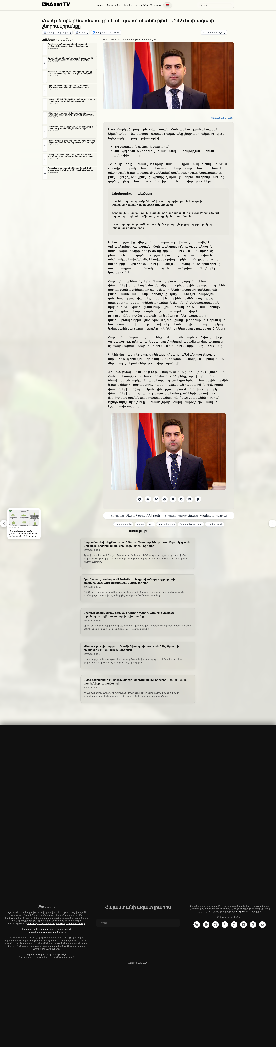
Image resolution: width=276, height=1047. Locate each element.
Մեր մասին (26, 929)
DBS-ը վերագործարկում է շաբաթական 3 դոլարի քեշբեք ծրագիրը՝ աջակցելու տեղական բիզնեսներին (163, 226)
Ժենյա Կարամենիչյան (143, 515)
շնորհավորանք (123, 524)
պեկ (151, 524)
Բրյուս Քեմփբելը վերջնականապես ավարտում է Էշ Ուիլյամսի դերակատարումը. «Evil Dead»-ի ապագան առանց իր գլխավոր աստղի (72, 142)
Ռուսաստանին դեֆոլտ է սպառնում (141, 147)
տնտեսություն (214, 524)
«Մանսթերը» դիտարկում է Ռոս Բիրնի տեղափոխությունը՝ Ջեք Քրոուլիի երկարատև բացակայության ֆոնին (131, 648)
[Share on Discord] (148, 499)
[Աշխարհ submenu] (131, 5)
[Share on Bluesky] (156, 499)
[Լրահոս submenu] (104, 5)
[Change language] (167, 5)
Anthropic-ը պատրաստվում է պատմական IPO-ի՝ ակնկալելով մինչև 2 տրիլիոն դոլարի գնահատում (71, 169)
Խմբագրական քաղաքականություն (52, 929)
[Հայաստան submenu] (119, 5)
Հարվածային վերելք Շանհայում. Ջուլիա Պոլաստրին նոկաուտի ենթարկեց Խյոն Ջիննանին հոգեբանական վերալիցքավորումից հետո (137, 544)
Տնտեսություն (149, 39)
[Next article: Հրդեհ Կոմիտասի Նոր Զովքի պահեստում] (272, 523)
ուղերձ (140, 524)
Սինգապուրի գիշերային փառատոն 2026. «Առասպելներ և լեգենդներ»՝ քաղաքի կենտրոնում (71, 114)
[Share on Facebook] (181, 499)
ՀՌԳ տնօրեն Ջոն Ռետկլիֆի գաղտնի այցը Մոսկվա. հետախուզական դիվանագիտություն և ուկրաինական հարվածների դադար (71, 100)
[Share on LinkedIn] (189, 499)
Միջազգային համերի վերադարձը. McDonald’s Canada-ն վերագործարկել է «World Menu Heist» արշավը (69, 86)
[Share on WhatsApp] (164, 499)
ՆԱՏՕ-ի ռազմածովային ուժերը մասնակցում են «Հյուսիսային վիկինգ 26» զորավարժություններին (71, 155)
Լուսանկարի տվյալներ (223, 118)
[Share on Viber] (198, 499)
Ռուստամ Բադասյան (191, 524)
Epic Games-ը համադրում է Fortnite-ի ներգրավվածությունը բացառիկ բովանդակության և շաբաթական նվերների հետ (130, 581)
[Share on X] (173, 499)
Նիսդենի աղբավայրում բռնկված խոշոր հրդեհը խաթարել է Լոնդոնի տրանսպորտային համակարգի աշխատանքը (157, 203)
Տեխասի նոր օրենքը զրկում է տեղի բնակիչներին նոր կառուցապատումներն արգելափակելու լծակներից (70, 59)
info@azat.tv (242, 911)
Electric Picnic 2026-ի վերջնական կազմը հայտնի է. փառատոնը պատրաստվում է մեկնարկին (70, 128)
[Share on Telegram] (139, 499)
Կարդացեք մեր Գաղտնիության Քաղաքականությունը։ (56, 923)
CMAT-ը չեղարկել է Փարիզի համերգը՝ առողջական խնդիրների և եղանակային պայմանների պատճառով (135, 681)
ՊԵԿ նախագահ (166, 524)
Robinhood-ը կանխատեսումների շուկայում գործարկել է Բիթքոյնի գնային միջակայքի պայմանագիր (67, 45)
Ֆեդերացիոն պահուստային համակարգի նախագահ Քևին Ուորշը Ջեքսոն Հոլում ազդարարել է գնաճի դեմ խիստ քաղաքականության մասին (165, 214)
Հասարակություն (131, 39)
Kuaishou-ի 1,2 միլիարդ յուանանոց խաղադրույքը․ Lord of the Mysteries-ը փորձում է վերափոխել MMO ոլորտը (70, 73)
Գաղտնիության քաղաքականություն (46, 932)
